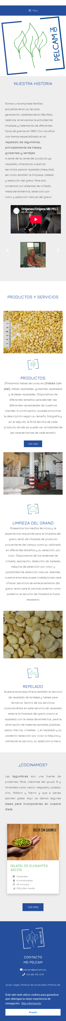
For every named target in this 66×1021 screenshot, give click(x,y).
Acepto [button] (33, 1012)
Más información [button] (31, 1003)
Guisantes (22, 876)
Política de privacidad (33, 984)
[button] (7, 250)
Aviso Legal (12, 984)
